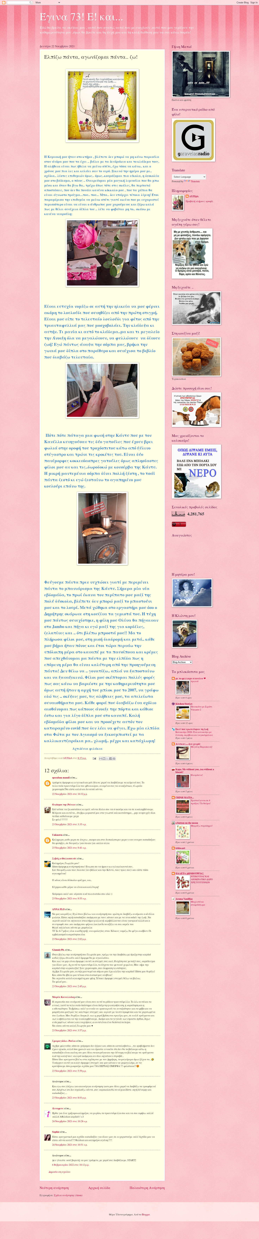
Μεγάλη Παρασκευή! (201, 746)
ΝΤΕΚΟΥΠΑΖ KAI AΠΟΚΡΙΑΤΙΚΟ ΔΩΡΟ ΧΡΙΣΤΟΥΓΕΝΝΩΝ (202, 879)
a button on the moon (186, 823)
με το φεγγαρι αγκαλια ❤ (190, 678)
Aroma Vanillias (184, 899)
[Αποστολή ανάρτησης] (94, 758)
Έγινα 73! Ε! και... (81, 16)
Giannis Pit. (58, 950)
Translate (195, 181)
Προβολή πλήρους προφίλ (199, 201)
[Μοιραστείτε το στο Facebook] (110, 758)
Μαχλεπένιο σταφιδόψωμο (198, 903)
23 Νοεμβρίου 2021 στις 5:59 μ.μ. (69, 1070)
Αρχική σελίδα (99, 1187)
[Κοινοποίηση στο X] (107, 758)
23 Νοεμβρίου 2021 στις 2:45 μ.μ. (69, 986)
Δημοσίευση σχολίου (60, 1171)
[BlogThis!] (104, 758)
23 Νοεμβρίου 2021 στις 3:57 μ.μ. (69, 1030)
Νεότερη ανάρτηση (54, 1187)
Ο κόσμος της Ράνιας (64, 804)
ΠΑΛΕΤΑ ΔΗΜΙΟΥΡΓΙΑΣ (189, 873)
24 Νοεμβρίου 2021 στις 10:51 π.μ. (70, 1144)
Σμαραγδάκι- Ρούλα (64, 1041)
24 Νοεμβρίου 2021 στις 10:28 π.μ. (70, 1121)
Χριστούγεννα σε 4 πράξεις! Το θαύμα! (201, 802)
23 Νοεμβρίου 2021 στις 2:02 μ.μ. (69, 939)
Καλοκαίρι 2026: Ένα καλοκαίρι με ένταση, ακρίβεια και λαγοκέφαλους (194, 733)
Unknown (57, 835)
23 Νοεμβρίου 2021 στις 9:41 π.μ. (69, 847)
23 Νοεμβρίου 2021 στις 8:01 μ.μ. (69, 1097)
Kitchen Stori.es (183, 704)
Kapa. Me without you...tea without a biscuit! (194, 771)
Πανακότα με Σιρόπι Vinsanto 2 (201, 708)
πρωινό (194, 681)
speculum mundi (61, 777)
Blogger (146, 1214)
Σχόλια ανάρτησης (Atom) (68, 1195)
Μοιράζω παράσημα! (201, 825)
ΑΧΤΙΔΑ (194, 196)
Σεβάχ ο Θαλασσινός (64, 858)
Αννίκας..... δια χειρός (188, 744)
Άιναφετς (58, 1108)
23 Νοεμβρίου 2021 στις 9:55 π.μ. (69, 898)
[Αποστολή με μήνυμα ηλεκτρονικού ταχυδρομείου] (100, 758)
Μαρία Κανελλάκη (63, 997)
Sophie (55, 1132)
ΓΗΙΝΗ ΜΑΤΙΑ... (184, 797)
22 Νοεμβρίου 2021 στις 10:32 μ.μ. (70, 794)
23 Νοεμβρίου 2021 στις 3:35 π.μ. (69, 824)
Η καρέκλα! (197, 775)
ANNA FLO (58, 909)
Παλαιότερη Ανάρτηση (147, 1187)
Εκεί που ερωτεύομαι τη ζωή (191, 729)
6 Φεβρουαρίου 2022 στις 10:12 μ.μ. (70, 1164)
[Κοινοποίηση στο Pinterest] (114, 758)
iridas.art (180, 848)
